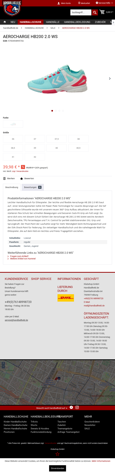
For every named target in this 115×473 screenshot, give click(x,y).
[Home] (4, 22)
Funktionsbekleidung (41, 432)
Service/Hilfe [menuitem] (104, 3)
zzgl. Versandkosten (20, 171)
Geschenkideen (92, 421)
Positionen (9, 432)
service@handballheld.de (16, 320)
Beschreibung (11, 187)
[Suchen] (94, 12)
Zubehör (62, 425)
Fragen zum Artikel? (19, 256)
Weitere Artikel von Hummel (22, 258)
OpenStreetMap (98, 396)
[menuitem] (84, 3)
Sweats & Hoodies (40, 428)
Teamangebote (65, 428)
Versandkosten (51, 443)
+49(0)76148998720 (18, 302)
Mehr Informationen (101, 461)
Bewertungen (32, 187)
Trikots (34, 421)
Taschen (62, 421)
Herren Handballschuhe (15, 428)
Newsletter (89, 425)
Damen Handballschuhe (15, 425)
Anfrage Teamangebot (69, 432)
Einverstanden (57, 468)
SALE (87, 428)
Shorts (34, 425)
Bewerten (29, 178)
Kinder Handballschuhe (15, 421)
